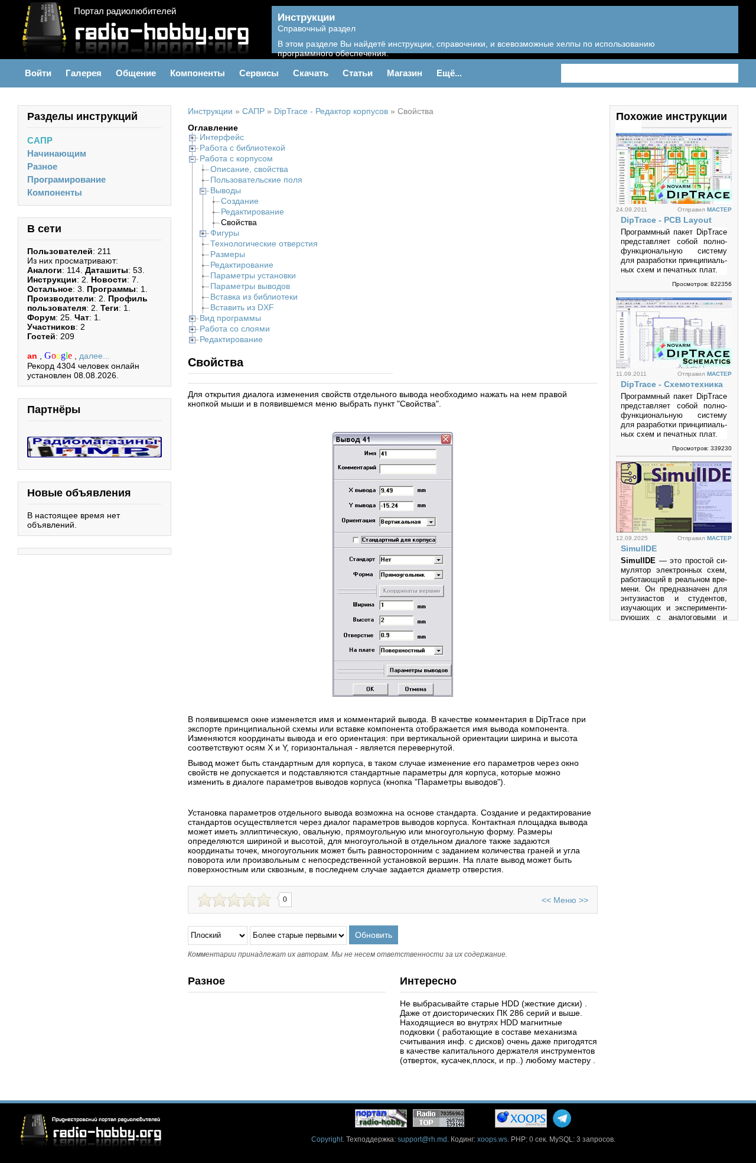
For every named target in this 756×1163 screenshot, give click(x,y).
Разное (42, 166)
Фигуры (224, 233)
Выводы (225, 190)
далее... (94, 355)
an (33, 355)
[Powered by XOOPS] (521, 1118)
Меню (564, 900)
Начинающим (56, 153)
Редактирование (252, 211)
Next (634, 126)
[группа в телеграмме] (562, 1118)
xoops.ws (492, 1139)
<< (546, 900)
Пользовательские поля (256, 179)
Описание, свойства (249, 169)
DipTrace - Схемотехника (672, 384)
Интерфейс (222, 137)
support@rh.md (422, 1139)
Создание (240, 201)
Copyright (327, 1139)
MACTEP (719, 209)
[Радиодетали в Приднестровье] (94, 441)
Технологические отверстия (264, 243)
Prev (621, 126)
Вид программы (230, 318)
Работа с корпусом (236, 158)
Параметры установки (253, 275)
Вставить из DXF (242, 307)
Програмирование (66, 179)
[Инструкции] (720, 36)
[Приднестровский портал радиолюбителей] (381, 1118)
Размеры (227, 254)
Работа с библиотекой (242, 147)
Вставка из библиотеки (254, 296)
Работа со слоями (235, 328)
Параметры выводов (250, 286)
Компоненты (54, 192)
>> (583, 900)
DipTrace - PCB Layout (666, 220)
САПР (40, 140)
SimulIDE (639, 548)
